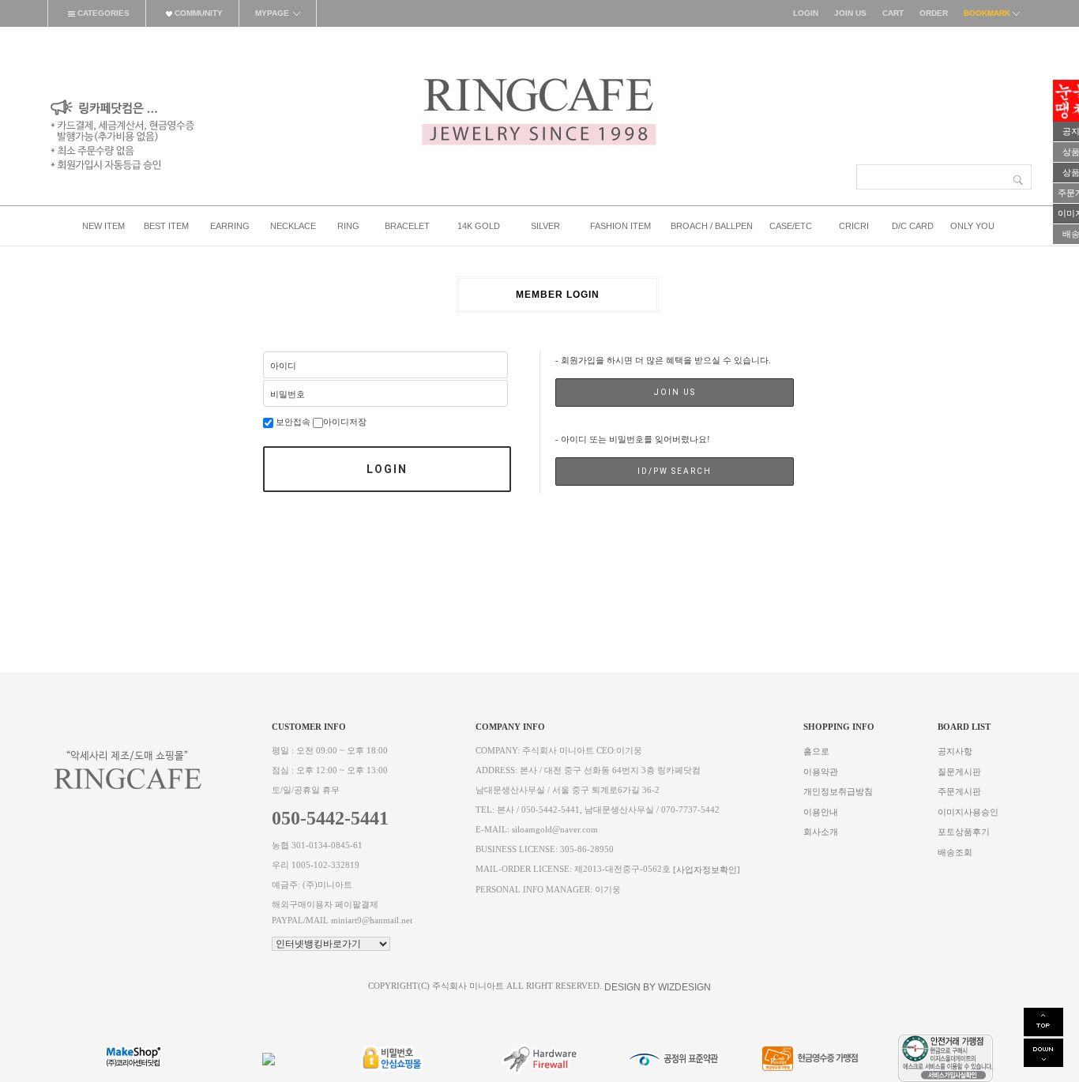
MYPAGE (272, 13)
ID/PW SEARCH (674, 471)
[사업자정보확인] (706, 870)
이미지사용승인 (968, 811)
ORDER (933, 13)
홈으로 (816, 751)
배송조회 (955, 851)
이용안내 (820, 811)
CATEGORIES (102, 13)
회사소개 (820, 832)
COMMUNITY (197, 13)
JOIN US (850, 13)
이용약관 (820, 771)
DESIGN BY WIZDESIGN (657, 987)
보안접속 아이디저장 (320, 422)
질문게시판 (959, 771)
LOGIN (805, 13)
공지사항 (955, 751)
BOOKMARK (988, 13)
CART (893, 13)
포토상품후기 (964, 832)
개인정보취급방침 (838, 791)
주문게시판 (959, 791)
